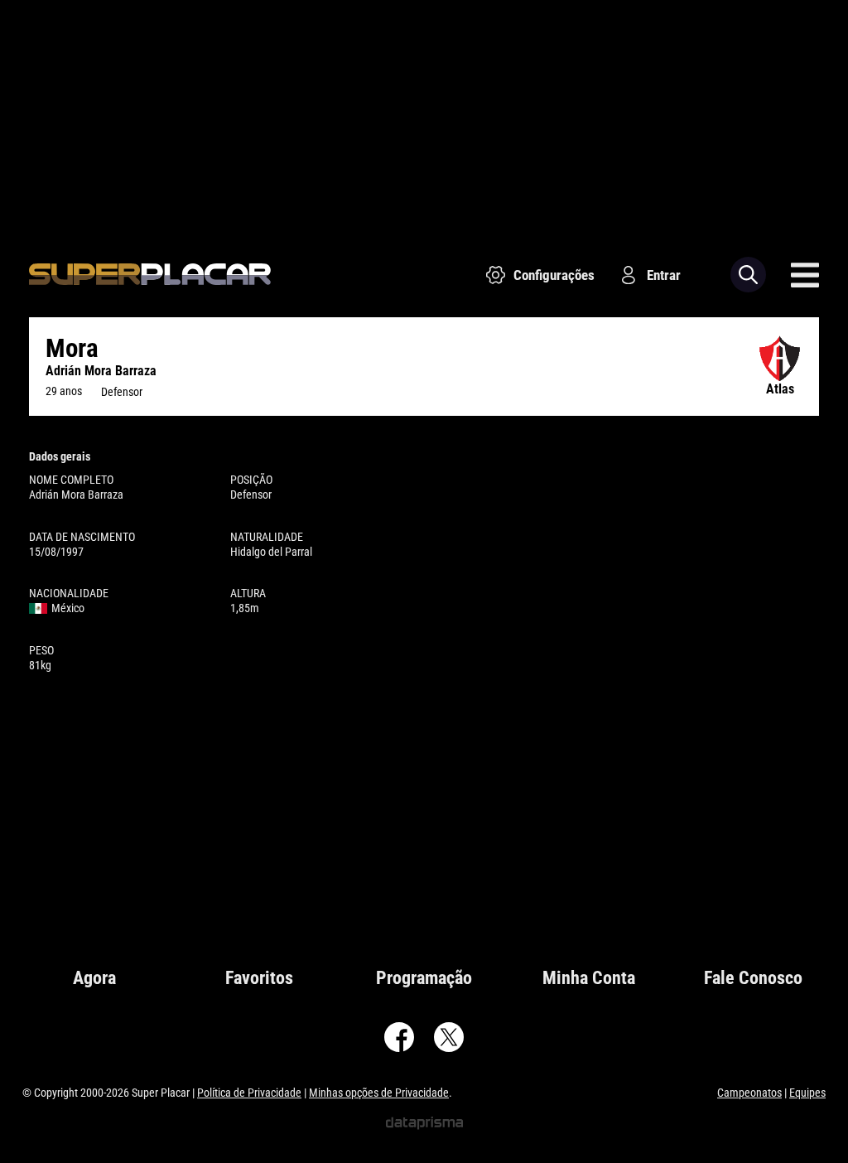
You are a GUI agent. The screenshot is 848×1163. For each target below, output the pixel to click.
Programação (424, 978)
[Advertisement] (424, 116)
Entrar (664, 275)
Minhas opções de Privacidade (379, 1092)
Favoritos (259, 978)
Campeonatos (749, 1092)
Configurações (554, 275)
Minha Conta (588, 978)
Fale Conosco (753, 978)
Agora (94, 978)
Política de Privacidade (249, 1092)
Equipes (807, 1092)
